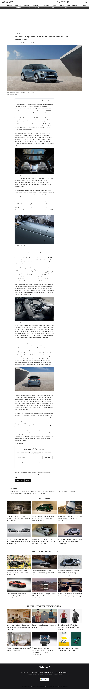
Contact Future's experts (32, 672)
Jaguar (26, 474)
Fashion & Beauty (46, 5)
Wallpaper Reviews (19, 480)
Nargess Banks (19, 42)
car (33, 112)
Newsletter (51, 100)
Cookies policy (64, 672)
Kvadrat (33, 292)
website (36, 474)
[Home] (2, 5)
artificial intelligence (40, 278)
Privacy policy (56, 672)
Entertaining (74, 5)
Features (37, 42)
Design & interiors (17, 5)
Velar (16, 145)
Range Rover (20, 118)
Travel (68, 5)
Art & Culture (26, 5)
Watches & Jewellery (36, 5)
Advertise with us (32, 674)
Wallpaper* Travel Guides (66, 7)
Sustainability (21, 333)
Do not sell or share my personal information (50, 674)
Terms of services (30, 460)
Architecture (9, 5)
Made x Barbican (28, 7)
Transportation (62, 5)
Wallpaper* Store (83, 5)
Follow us (44, 100)
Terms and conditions (45, 672)
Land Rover (45, 104)
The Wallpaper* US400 (40, 7)
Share (17, 100)
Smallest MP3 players (53, 7)
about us (23, 672)
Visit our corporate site (58, 684)
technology (24, 261)
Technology (54, 5)
